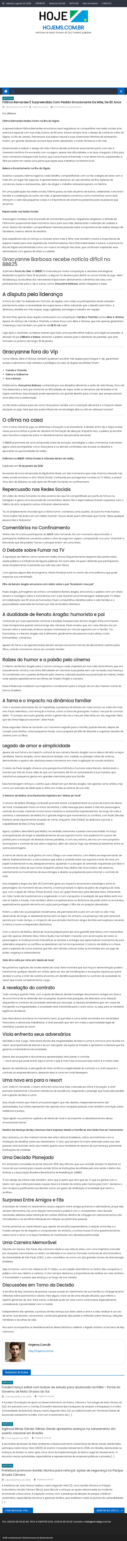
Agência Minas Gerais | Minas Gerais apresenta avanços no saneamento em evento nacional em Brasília (59, 1431)
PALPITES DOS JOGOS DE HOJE (55, 1521)
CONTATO (106, 3)
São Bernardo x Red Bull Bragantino (20, 1510)
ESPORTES (40, 3)
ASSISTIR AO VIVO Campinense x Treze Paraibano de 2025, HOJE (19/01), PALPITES (110, 1510)
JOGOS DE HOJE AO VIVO (21, 1521)
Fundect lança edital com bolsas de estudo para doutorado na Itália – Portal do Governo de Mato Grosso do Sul (61, 1389)
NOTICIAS (74, 3)
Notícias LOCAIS (57, 3)
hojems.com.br (63, 27)
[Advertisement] (63, 63)
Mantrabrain (46, 1537)
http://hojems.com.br (41, 1351)
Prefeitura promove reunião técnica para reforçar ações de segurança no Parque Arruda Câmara (62, 1472)
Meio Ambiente (90, 3)
